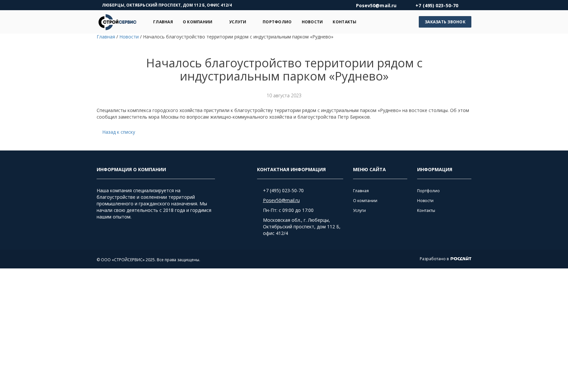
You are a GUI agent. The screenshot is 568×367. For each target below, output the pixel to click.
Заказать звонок (445, 22)
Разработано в (435, 259)
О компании (198, 22)
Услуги (238, 22)
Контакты (344, 22)
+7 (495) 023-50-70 (283, 190)
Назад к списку (118, 132)
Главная (163, 22)
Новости (312, 22)
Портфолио (277, 22)
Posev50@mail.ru (281, 200)
